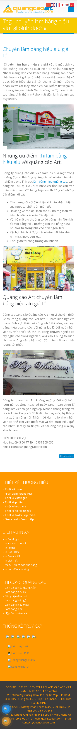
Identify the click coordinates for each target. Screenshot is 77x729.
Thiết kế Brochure (15, 506)
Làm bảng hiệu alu (16, 591)
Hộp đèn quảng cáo (16, 613)
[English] (53, 5)
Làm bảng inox (14, 609)
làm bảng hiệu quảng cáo (50, 182)
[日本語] (62, 5)
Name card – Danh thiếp (19, 519)
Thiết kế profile (14, 502)
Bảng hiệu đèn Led (16, 596)
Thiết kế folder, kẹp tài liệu (20, 515)
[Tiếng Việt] (72, 5)
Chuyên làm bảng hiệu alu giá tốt (35, 52)
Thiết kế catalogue (16, 498)
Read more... (66, 456)
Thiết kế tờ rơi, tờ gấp (18, 510)
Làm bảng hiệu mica (17, 604)
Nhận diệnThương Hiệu (19, 493)
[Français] (58, 5)
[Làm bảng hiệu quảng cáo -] (28, 9)
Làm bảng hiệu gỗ (15, 600)
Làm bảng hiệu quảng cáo (20, 587)
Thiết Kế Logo (13, 489)
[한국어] (67, 5)
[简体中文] (48, 5)
